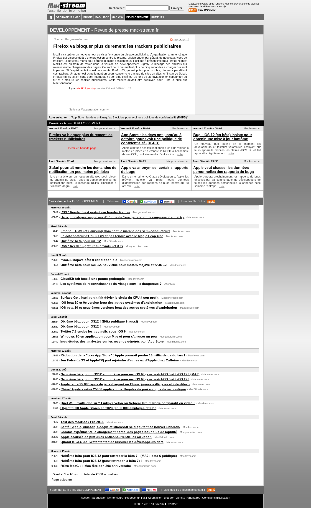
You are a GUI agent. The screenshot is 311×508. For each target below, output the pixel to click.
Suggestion (99, 497)
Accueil (85, 497)
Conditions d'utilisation (216, 497)
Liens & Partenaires (188, 497)
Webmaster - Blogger (161, 497)
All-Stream (157, 504)
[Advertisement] (121, 99)
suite (180, 154)
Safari (182, 73)
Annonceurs (115, 497)
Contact (172, 504)
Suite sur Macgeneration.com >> (89, 109)
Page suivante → (63, 479)
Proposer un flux (135, 497)
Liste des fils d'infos (194, 201)
